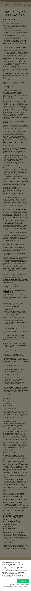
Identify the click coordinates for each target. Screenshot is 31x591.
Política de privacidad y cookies (19, 584)
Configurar (9, 581)
